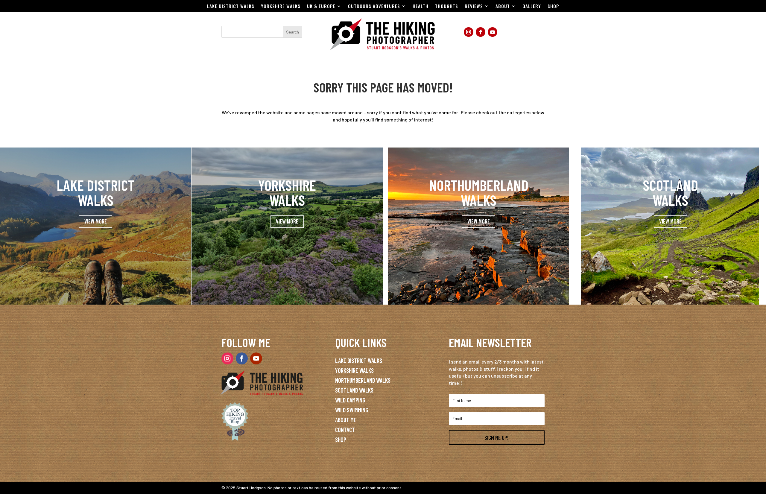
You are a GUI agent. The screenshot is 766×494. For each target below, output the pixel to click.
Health (420, 6)
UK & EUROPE (321, 6)
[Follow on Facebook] (480, 32)
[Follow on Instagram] (468, 32)
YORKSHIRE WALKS (354, 370)
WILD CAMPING (350, 400)
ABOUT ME (345, 419)
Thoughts (446, 6)
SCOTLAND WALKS (354, 390)
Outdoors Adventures (374, 6)
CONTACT (345, 429)
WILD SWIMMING (351, 410)
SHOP (340, 439)
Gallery (531, 6)
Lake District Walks (230, 6)
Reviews (474, 6)
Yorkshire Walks (280, 6)
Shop (553, 6)
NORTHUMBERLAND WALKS (362, 380)
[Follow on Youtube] (492, 32)
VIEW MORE (95, 221)
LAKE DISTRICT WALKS (358, 360)
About (503, 6)
